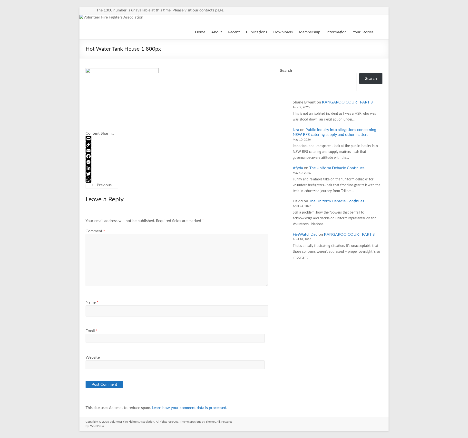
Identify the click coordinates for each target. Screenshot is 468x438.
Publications (256, 32)
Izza (296, 130)
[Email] (177, 150)
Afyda (298, 168)
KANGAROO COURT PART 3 (347, 102)
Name (92, 302)
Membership (309, 32)
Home (200, 32)
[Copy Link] (177, 145)
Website (93, 357)
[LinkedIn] (177, 168)
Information (336, 32)
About (216, 32)
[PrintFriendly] (177, 139)
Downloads (283, 32)
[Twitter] (177, 174)
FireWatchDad (305, 234)
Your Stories (363, 32)
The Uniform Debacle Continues (336, 168)
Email (92, 331)
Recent (234, 32)
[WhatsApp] (177, 180)
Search (286, 71)
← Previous (102, 185)
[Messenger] (177, 162)
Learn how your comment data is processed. (189, 408)
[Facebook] (177, 156)
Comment (95, 231)
